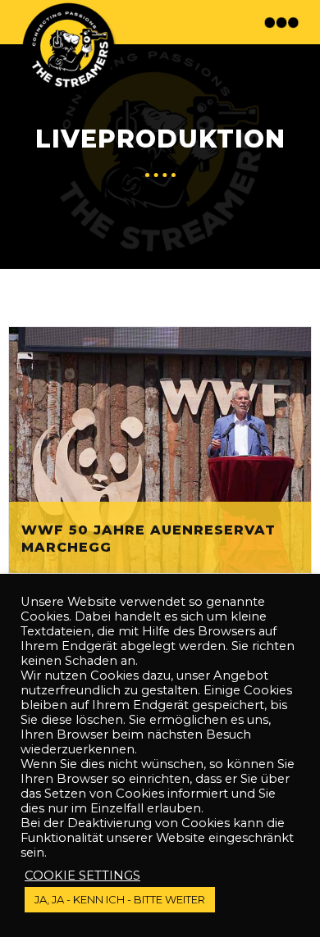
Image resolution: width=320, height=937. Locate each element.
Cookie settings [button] (82, 875)
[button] (283, 22)
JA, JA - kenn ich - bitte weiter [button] (119, 899)
